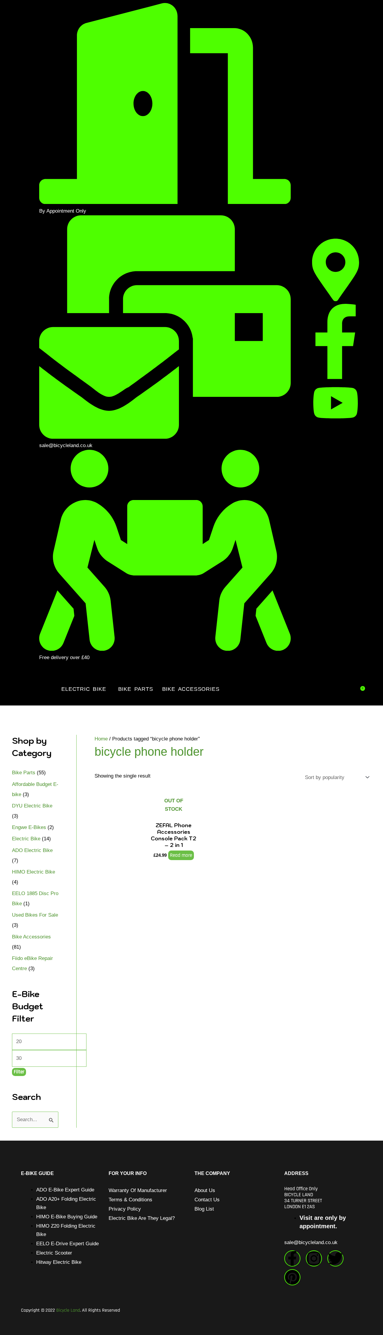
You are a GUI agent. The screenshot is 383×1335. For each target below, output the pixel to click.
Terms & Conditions (130, 1200)
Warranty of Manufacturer (138, 1190)
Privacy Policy (125, 1209)
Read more (181, 855)
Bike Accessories (191, 689)
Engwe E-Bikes (29, 827)
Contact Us (207, 1200)
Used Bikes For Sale (35, 915)
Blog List (204, 1209)
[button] (85, 689)
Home (101, 739)
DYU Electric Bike (32, 806)
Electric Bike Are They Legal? (142, 1218)
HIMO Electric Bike (33, 872)
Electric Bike (83, 689)
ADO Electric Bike (32, 850)
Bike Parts (135, 689)
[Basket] (362, 688)
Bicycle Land (68, 1310)
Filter (19, 1072)
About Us (204, 1190)
